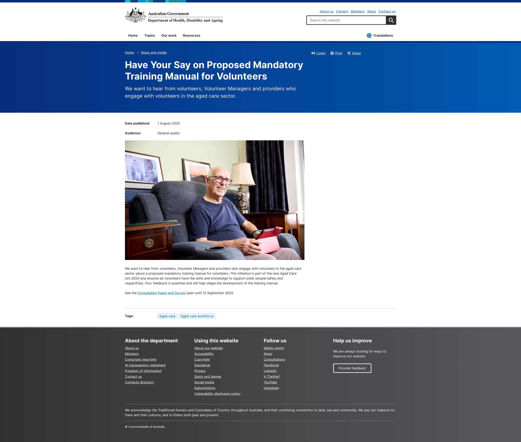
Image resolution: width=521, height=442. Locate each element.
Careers (342, 11)
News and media (154, 52)
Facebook (271, 365)
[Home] (174, 15)
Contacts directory (139, 382)
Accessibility (204, 354)
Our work (168, 35)
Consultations (274, 359)
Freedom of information (143, 371)
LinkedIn (270, 371)
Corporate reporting (140, 359)
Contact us (387, 11)
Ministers (358, 11)
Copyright (202, 359)
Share (356, 53)
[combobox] (346, 20)
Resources (191, 35)
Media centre (274, 348)
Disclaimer (202, 365)
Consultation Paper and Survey (161, 293)
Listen (321, 53)
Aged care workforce (197, 316)
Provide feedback (352, 368)
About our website (208, 348)
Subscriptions (204, 388)
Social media (204, 382)
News (371, 11)
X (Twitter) (272, 376)
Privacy (200, 371)
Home (133, 35)
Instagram (271, 388)
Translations (383, 35)
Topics (149, 35)
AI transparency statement (145, 365)
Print (338, 53)
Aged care (167, 316)
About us (327, 11)
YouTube (270, 382)
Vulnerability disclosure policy (217, 394)
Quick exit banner (207, 376)
